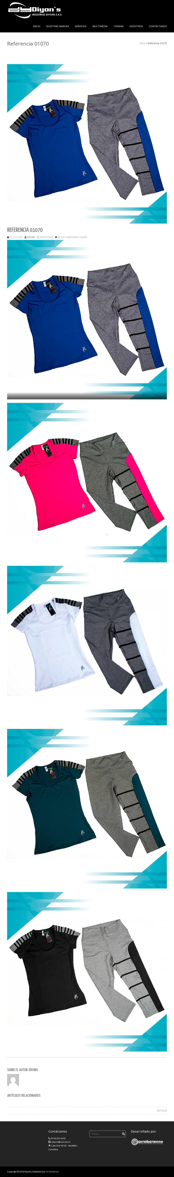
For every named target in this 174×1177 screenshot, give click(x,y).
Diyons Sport (46, 237)
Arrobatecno (52, 1171)
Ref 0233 (162, 1110)
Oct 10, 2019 (16, 237)
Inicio (142, 43)
